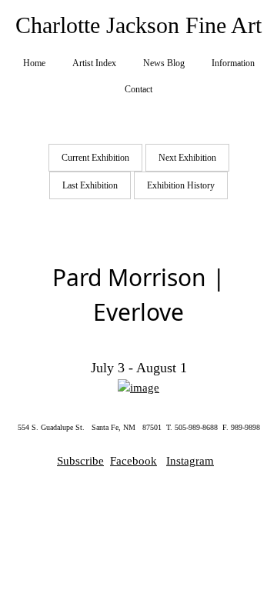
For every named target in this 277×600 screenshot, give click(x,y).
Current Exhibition (95, 157)
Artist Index (94, 63)
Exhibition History (181, 185)
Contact (138, 89)
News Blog (164, 63)
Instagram (190, 461)
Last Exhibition (90, 185)
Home (34, 63)
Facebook (133, 461)
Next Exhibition (187, 157)
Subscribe (80, 461)
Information (233, 63)
